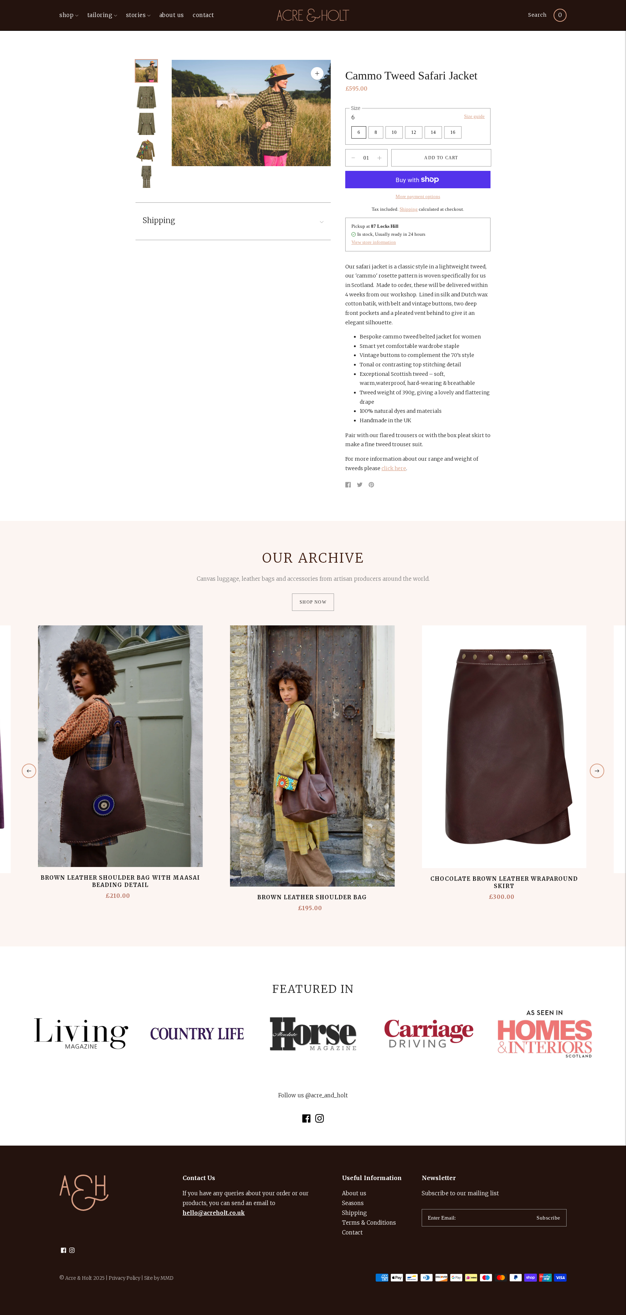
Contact (352, 1232)
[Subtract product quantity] (379, 158)
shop (66, 15)
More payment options (418, 196)
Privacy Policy (124, 1278)
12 (413, 132)
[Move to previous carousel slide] (29, 771)
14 (433, 132)
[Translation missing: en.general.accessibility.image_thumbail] (146, 71)
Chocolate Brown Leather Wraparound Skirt (504, 882)
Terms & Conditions (369, 1222)
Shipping (409, 209)
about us (171, 15)
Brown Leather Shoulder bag (312, 897)
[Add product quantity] (353, 158)
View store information (373, 242)
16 (452, 132)
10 (394, 132)
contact (203, 15)
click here (393, 468)
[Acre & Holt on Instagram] (319, 1120)
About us (354, 1193)
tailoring (100, 15)
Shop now (313, 602)
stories (136, 15)
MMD (167, 1278)
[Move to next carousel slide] (597, 771)
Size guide (474, 116)
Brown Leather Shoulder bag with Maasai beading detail (120, 881)
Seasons (353, 1203)
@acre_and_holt (326, 1095)
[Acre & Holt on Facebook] (306, 1120)
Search (537, 15)
